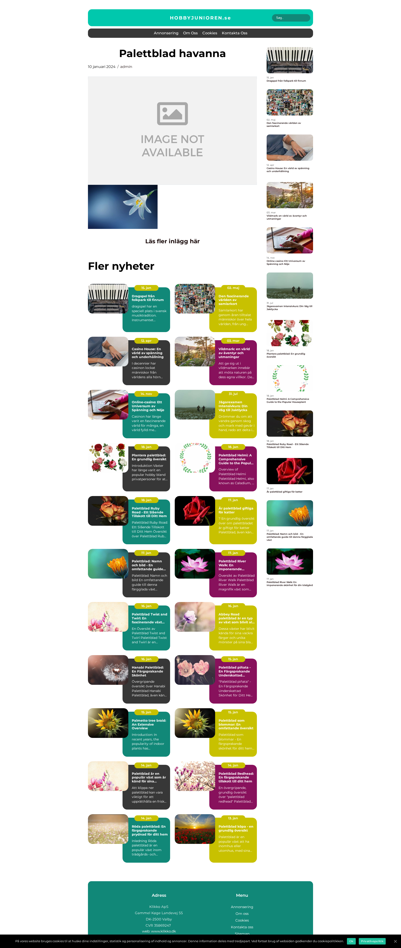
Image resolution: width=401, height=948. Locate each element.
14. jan (146, 765)
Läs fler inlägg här (172, 241)
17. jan (233, 500)
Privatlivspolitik (372, 941)
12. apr (146, 341)
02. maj (233, 288)
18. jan (146, 447)
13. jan (233, 818)
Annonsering (166, 33)
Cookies (209, 33)
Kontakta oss (234, 33)
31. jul (233, 394)
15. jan (146, 288)
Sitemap (242, 934)
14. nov (146, 394)
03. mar (233, 341)
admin (126, 66)
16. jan (146, 606)
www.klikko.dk (163, 931)
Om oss (190, 33)
